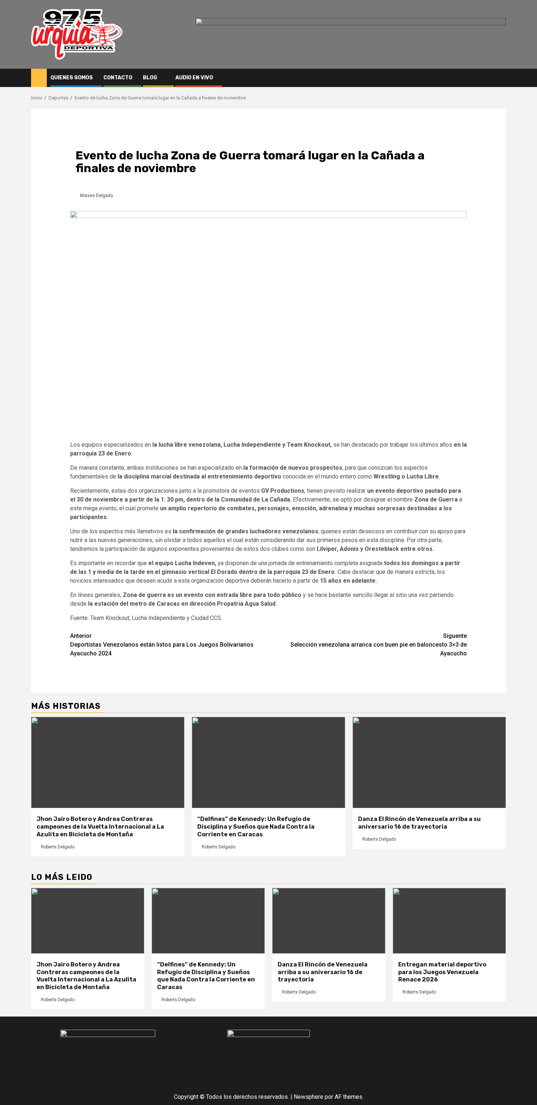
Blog (150, 78)
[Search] (500, 78)
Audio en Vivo (194, 78)
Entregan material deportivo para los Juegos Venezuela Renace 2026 (442, 972)
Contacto (117, 78)
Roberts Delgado (58, 846)
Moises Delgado (96, 195)
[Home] (38, 77)
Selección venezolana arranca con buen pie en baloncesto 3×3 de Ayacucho (378, 644)
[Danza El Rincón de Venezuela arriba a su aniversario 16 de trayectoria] (429, 762)
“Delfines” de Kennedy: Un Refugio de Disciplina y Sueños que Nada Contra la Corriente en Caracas (256, 826)
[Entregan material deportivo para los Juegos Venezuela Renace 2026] (449, 921)
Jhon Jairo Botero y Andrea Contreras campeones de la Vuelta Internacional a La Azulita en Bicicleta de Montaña (100, 826)
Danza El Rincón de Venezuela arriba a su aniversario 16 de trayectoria (419, 822)
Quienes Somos (71, 78)
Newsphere (308, 1096)
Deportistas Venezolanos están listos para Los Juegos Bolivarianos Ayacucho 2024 (162, 644)
